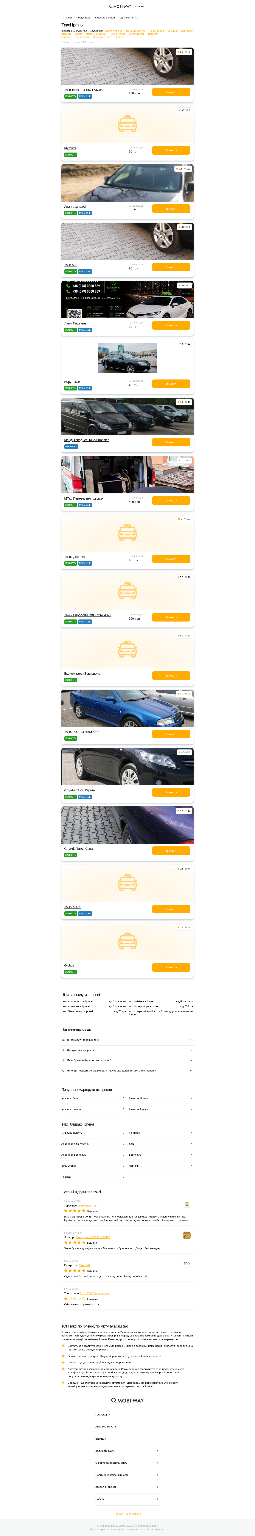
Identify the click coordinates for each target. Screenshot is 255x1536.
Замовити (171, 91)
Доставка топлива (102, 37)
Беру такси (72, 382)
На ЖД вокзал (156, 31)
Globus (69, 965)
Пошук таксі (83, 17)
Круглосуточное (113, 31)
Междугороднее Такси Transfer (86, 440)
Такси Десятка (74, 557)
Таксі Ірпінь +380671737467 (84, 90)
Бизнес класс (118, 34)
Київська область (105, 17)
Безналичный (82, 37)
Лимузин (120, 37)
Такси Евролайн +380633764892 (87, 615)
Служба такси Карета (79, 790)
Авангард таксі (74, 206)
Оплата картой (136, 34)
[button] (124, 490)
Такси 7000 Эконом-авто (81, 732)
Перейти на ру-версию (128, 1513)
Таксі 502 (70, 265)
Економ (79, 34)
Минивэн (172, 31)
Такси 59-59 (72, 907)
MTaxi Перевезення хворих (83, 498)
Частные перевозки (96, 34)
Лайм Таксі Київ (75, 323)
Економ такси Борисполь (82, 673)
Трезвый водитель (135, 31)
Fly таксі (70, 148)
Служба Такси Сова (78, 849)
